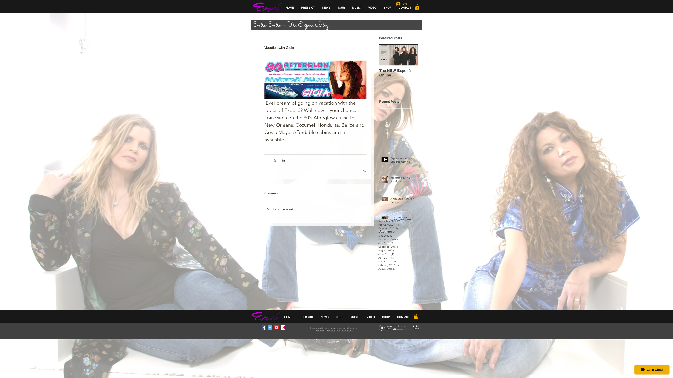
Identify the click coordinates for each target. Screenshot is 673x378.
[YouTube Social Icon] (276, 327)
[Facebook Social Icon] (264, 327)
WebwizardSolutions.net (340, 331)
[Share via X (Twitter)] (274, 160)
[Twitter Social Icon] (270, 327)
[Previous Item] (384, 54)
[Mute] (413, 326)
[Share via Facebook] (266, 160)
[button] (417, 7)
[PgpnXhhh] (283, 327)
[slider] (417, 326)
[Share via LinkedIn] (283, 160)
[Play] (382, 328)
